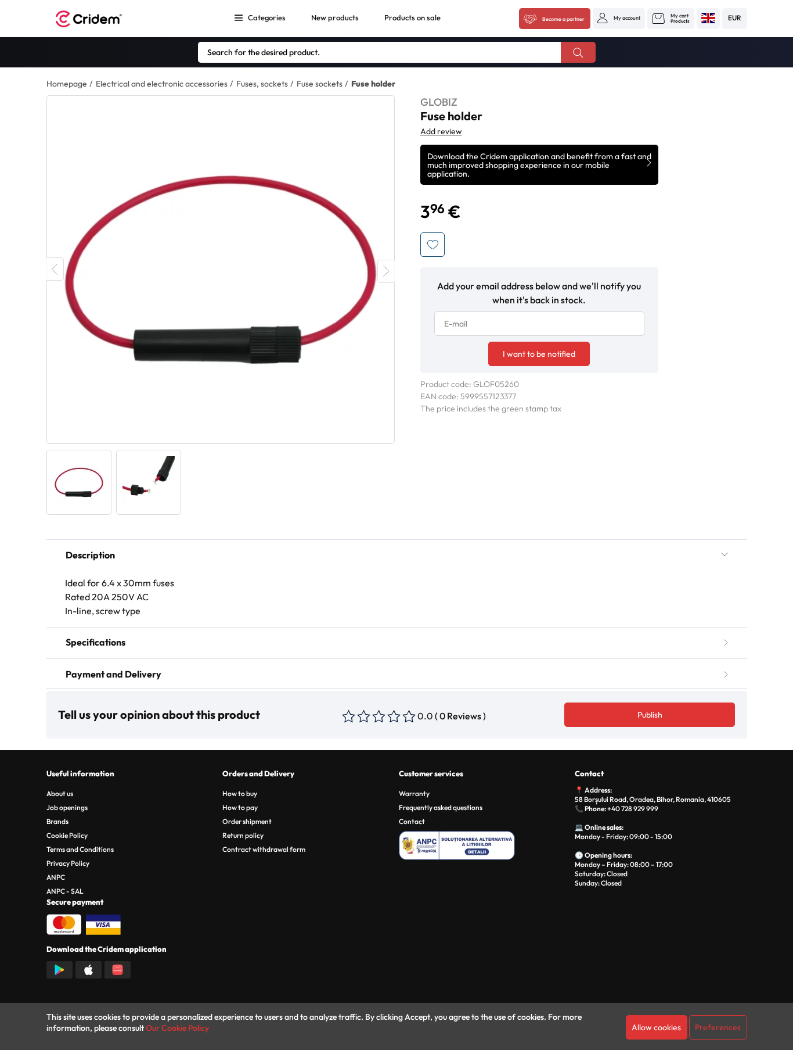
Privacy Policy (67, 863)
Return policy (243, 835)
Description (90, 555)
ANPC (55, 877)
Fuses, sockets (262, 83)
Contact (412, 821)
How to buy (239, 793)
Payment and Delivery (113, 674)
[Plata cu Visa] (103, 923)
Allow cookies (656, 1027)
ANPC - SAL (65, 891)
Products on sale (412, 17)
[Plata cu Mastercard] (63, 923)
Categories (267, 17)
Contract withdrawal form (263, 849)
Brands (57, 821)
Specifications (95, 642)
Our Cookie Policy (177, 1028)
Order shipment (247, 821)
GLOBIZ (438, 102)
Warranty (414, 793)
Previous (55, 269)
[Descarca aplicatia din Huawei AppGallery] (117, 968)
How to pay (240, 807)
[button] (618, 18)
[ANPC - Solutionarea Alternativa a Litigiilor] (485, 843)
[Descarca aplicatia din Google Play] (59, 968)
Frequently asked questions (440, 807)
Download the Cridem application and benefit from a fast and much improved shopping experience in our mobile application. (539, 165)
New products (335, 17)
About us (59, 793)
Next (386, 271)
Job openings (67, 807)
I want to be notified (539, 354)
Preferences (718, 1027)
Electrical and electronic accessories (162, 83)
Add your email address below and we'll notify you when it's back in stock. (539, 293)
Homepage (66, 83)
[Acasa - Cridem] (101, 18)
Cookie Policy (67, 835)
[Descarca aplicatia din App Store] (88, 968)
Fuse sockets (320, 83)
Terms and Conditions (80, 849)
